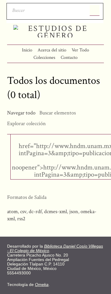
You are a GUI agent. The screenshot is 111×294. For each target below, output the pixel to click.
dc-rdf (35, 211)
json (73, 211)
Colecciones (44, 57)
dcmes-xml (55, 211)
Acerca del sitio (52, 50)
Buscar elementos (57, 112)
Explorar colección (26, 123)
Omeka (42, 284)
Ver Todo (80, 50)
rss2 (21, 218)
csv (23, 211)
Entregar (94, 10)
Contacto (69, 57)
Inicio (27, 50)
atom (12, 211)
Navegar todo (21, 112)
